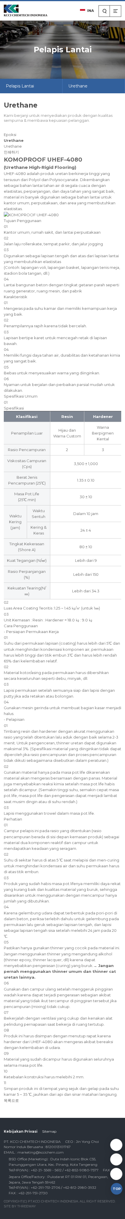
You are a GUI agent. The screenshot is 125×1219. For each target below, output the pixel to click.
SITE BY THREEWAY (20, 1206)
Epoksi (10, 134)
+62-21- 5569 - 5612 (116, 1159)
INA (90, 10)
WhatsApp (116, 1174)
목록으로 (11, 1100)
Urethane (78, 86)
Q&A (116, 1145)
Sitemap (49, 1131)
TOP (117, 1189)
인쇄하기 (11, 152)
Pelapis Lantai (20, 86)
